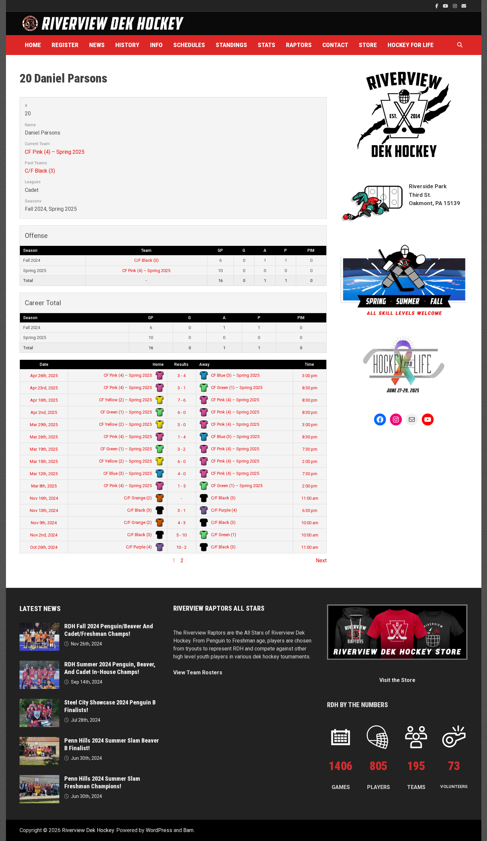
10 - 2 (181, 547)
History (127, 45)
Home (33, 45)
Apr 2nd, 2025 (43, 412)
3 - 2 (182, 449)
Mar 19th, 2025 (44, 449)
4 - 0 (182, 473)
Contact (335, 45)
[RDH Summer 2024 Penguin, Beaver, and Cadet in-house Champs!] (39, 664)
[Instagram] (455, 6)
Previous (30, 560)
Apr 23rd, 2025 (44, 387)
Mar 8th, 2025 (44, 485)
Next (321, 560)
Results (181, 364)
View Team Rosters (197, 672)
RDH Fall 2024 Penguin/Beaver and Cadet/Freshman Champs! (108, 630)
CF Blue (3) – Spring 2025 (234, 375)
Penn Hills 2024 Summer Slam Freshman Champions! (102, 782)
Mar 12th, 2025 (44, 473)
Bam (188, 830)
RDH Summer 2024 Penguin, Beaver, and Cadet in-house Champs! (109, 668)
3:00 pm (309, 375)
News (97, 45)
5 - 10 (181, 535)
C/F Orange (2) (138, 497)
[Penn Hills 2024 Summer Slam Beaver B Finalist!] (39, 741)
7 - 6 (182, 400)
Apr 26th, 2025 (44, 375)
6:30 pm (309, 510)
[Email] (464, 6)
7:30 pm (309, 449)
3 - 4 (182, 375)
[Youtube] (446, 6)
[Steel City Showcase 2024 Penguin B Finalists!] (39, 703)
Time (309, 364)
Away (204, 364)
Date (44, 364)
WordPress (159, 830)
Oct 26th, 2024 (43, 547)
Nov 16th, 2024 (44, 498)
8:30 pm (309, 387)
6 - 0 (182, 412)
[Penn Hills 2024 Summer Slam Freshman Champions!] (39, 779)
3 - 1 (182, 387)
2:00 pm (309, 461)
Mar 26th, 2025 (44, 436)
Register (65, 45)
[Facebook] (437, 6)
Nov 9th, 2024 (44, 522)
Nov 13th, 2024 (44, 510)
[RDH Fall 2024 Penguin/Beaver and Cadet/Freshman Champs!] (39, 626)
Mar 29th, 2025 (44, 424)
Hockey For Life (411, 45)
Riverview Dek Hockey (88, 830)
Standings (231, 45)
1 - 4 (182, 436)
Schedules (189, 45)
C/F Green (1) (223, 534)
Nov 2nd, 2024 (43, 535)
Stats (266, 45)
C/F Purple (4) (223, 510)
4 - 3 (182, 522)
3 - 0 (182, 424)
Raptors (299, 45)
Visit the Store (397, 680)
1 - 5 (182, 485)
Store (368, 45)
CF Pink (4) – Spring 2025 (54, 152)
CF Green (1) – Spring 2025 (236, 387)
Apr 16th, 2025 (44, 400)
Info (156, 45)
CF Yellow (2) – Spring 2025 (126, 399)
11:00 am (309, 498)
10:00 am (309, 522)
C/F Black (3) (40, 171)
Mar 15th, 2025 (44, 461)
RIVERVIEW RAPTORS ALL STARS (218, 608)
